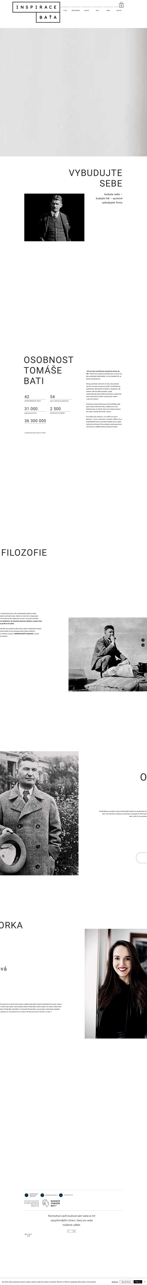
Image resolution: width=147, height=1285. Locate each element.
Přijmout (137, 1282)
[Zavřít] (144, 1281)
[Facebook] (142, 640)
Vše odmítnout (126, 1282)
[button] (121, 5)
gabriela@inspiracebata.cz (52, 1195)
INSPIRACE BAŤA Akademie (23, 633)
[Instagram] (142, 645)
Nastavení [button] (115, 1282)
